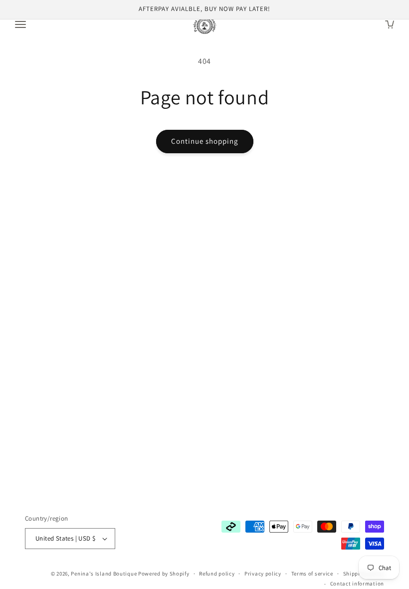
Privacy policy (262, 573)
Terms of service (312, 573)
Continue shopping (204, 141)
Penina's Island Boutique (104, 573)
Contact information (357, 583)
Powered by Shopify (164, 573)
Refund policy (216, 573)
